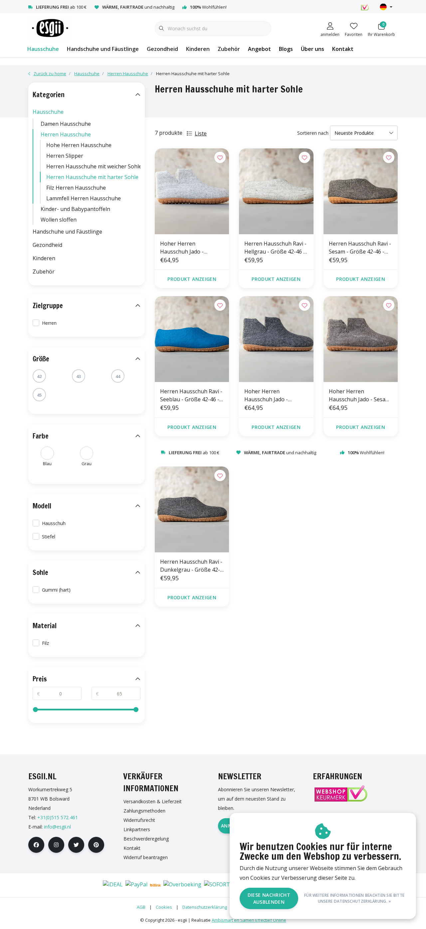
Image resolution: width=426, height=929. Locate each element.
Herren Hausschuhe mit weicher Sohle (93, 166)
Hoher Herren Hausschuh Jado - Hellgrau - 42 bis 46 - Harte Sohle (186, 248)
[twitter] (76, 845)
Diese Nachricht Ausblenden (269, 898)
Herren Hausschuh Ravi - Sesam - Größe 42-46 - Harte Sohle (360, 248)
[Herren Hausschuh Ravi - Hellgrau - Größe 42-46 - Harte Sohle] (276, 191)
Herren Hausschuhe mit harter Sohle (92, 177)
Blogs (286, 49)
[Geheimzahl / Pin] (72, 885)
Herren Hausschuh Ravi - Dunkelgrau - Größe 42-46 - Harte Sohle (191, 566)
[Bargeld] (91, 885)
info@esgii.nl (57, 827)
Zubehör (229, 49)
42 (39, 376)
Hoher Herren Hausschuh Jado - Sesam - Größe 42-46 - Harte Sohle (359, 395)
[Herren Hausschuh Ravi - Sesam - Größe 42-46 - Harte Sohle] (360, 191)
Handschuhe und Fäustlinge (103, 49)
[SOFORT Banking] (228, 885)
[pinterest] (96, 845)
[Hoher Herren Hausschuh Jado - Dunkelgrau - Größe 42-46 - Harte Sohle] (276, 339)
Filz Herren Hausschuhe (76, 187)
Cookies (164, 907)
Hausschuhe (43, 49)
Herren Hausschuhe (66, 134)
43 (78, 376)
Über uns (312, 49)
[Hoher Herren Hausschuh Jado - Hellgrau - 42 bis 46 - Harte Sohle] (192, 191)
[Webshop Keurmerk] (340, 793)
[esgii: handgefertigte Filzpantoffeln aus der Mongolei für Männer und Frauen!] (49, 28)
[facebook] (36, 845)
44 (117, 376)
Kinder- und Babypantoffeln (75, 209)
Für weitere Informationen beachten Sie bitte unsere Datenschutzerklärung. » (354, 898)
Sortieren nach (312, 133)
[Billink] (155, 885)
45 (39, 395)
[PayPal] (136, 885)
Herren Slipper (64, 155)
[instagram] (56, 845)
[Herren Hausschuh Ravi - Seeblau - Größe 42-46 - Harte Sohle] (192, 339)
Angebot (259, 49)
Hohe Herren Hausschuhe (78, 145)
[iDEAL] (113, 885)
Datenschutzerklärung (204, 907)
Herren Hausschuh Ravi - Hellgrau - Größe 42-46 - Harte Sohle (275, 248)
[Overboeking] (182, 885)
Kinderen (198, 49)
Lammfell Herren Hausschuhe (83, 198)
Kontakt (342, 49)
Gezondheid (162, 49)
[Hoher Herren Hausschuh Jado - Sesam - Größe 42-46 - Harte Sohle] (360, 339)
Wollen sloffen (59, 219)
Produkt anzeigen (191, 279)
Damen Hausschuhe (66, 123)
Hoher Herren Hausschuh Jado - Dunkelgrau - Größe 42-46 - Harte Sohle (274, 395)
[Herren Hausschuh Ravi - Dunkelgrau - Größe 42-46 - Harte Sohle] (192, 509)
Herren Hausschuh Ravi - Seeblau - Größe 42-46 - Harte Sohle (191, 395)
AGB (141, 907)
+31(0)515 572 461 (57, 817)
